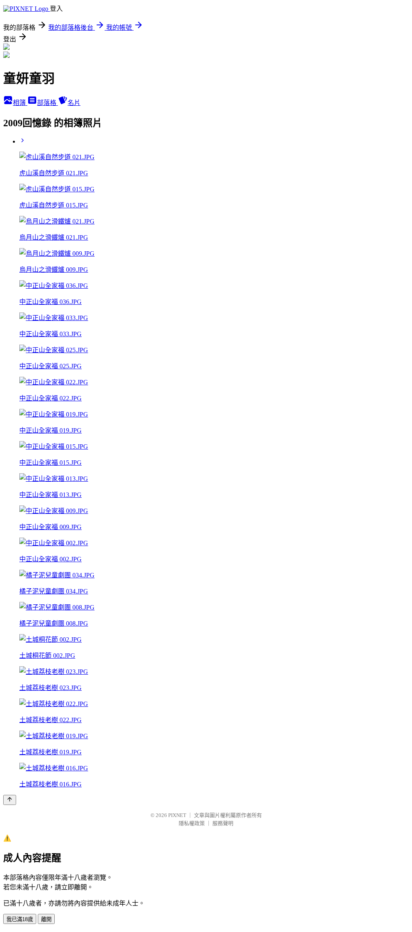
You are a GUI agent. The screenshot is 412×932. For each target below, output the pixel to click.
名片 (74, 102)
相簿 (20, 102)
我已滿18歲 (19, 919)
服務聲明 (222, 823)
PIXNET (177, 815)
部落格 (47, 102)
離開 (46, 919)
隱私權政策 (192, 823)
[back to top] (9, 800)
